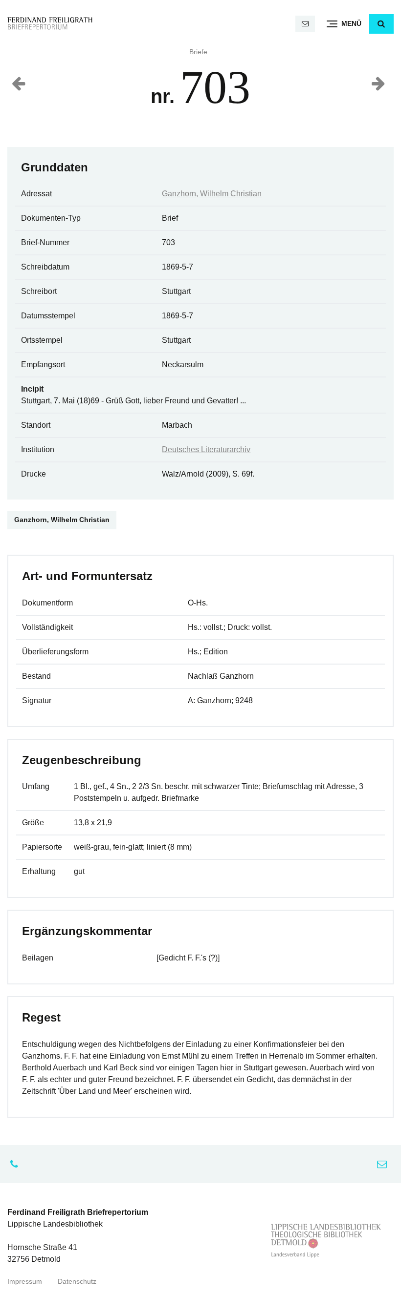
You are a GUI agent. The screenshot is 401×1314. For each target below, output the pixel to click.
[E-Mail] (305, 24)
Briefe (198, 52)
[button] (381, 24)
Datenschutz (77, 1281)
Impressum (24, 1281)
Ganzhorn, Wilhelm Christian (212, 193)
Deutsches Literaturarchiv (206, 449)
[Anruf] (16, 1164)
